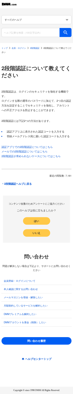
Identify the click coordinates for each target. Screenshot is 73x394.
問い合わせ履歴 (36, 341)
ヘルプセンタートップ (38, 358)
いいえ (36, 233)
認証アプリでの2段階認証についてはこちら (27, 147)
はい (36, 221)
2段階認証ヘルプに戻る (18, 183)
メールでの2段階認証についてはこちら (24, 151)
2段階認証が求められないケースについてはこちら (31, 156)
